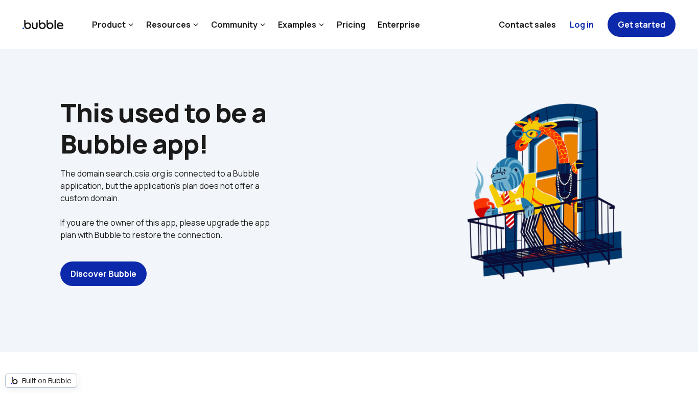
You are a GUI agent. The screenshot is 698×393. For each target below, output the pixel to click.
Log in (582, 24)
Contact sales (527, 24)
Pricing (351, 24)
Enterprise (399, 24)
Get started (641, 24)
